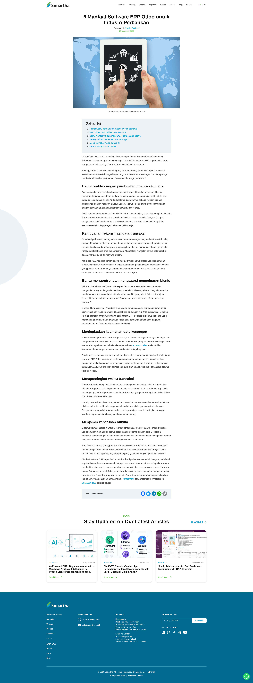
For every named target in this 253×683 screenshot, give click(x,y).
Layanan (152, 5)
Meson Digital (149, 672)
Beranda (121, 5)
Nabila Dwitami (132, 28)
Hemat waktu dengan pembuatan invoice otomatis (113, 129)
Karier (172, 5)
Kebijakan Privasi (135, 676)
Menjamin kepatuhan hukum (103, 146)
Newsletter (169, 614)
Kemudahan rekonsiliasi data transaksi (108, 132)
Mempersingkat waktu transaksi (105, 143)
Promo (163, 5)
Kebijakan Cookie (117, 676)
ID (200, 5)
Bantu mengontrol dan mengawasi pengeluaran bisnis (115, 136)
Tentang (132, 5)
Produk (142, 5)
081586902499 (89, 483)
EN (204, 5)
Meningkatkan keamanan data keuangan (109, 139)
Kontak (189, 5)
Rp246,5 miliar (140, 345)
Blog (180, 5)
